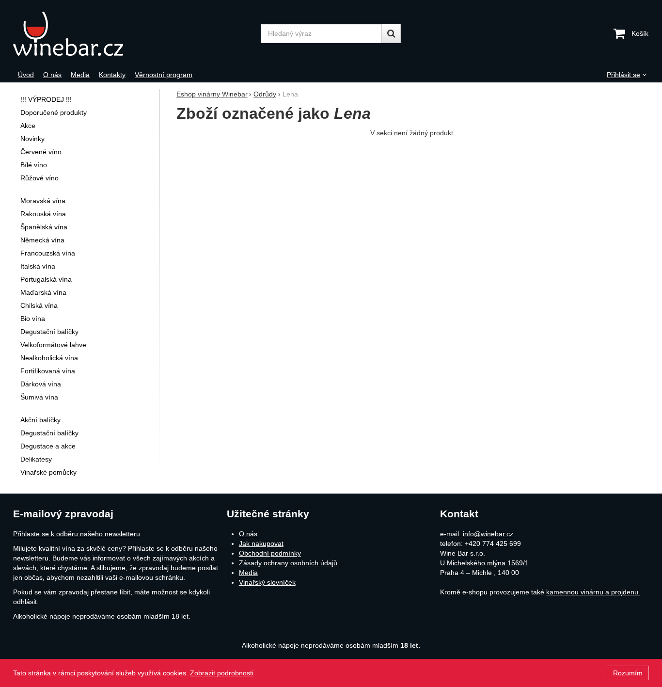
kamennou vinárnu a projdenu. (593, 592)
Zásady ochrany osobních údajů (288, 563)
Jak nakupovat (261, 543)
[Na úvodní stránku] (92, 34)
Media (248, 572)
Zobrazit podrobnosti (221, 673)
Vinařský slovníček (267, 582)
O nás (248, 534)
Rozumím (628, 673)
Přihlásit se (623, 75)
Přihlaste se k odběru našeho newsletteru (76, 534)
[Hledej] (391, 33)
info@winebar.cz (488, 534)
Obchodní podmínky (270, 553)
